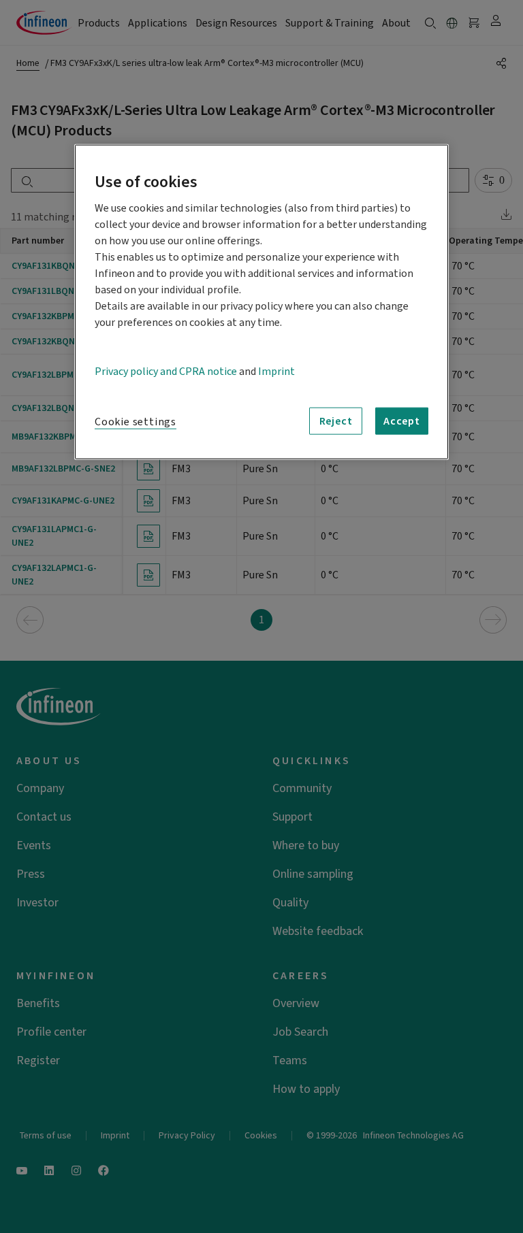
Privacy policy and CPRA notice (166, 370)
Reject (336, 420)
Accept (401, 420)
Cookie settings (135, 421)
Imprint (276, 370)
